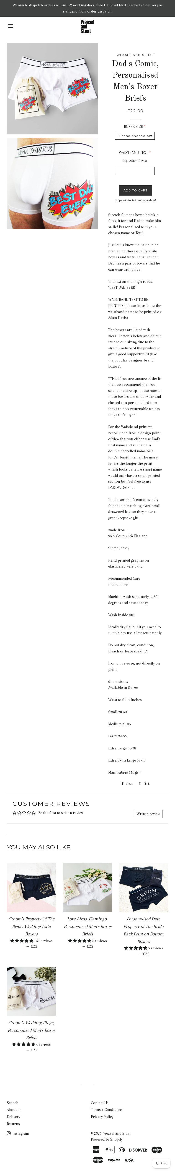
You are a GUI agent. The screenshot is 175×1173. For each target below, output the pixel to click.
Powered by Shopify (107, 1139)
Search (12, 1103)
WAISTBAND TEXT (133, 152)
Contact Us (99, 1103)
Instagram (20, 1133)
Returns (13, 1124)
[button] (22, 941)
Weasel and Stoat (117, 1133)
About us (14, 1110)
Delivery (13, 1117)
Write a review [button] (148, 814)
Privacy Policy (102, 1117)
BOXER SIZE (133, 126)
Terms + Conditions (107, 1110)
